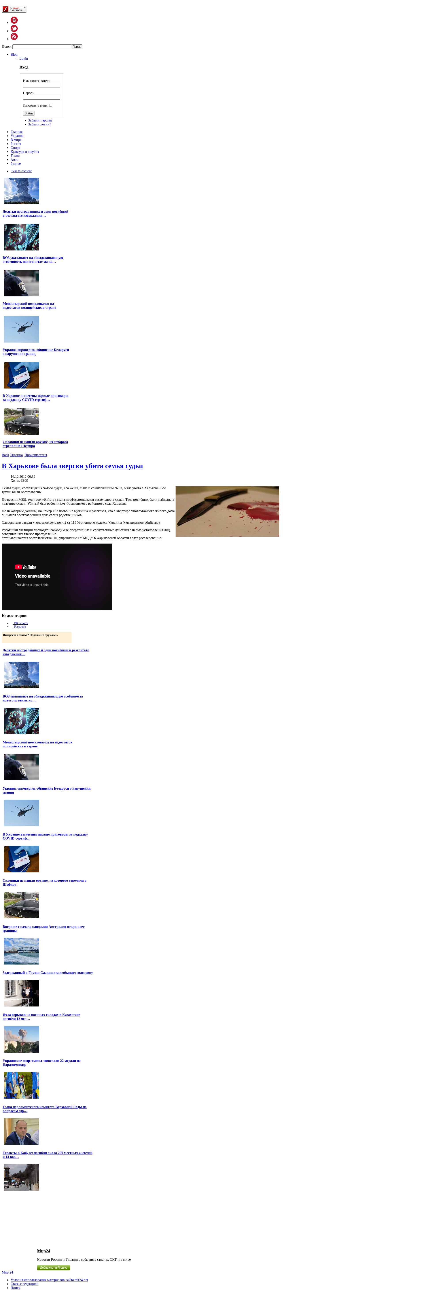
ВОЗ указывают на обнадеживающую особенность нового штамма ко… (33, 259)
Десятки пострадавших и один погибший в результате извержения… (35, 213)
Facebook (19, 626)
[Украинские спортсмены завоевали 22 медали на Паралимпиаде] (21, 1098)
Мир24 (43, 1251)
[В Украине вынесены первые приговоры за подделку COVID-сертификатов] (21, 388)
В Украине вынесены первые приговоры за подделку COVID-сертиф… (35, 398)
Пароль (28, 93)
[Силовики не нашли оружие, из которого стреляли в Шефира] (21, 434)
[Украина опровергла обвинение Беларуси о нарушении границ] (21, 342)
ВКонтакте (20, 623)
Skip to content (21, 171)
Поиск (7, 46)
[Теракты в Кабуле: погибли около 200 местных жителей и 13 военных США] (21, 1190)
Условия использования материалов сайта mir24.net (49, 1280)
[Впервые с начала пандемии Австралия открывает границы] (21, 964)
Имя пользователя (36, 81)
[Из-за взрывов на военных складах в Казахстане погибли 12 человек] (21, 1052)
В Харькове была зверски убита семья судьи (72, 466)
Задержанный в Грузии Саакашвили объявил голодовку (48, 972)
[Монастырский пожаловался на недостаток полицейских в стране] (21, 296)
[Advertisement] (37, 1219)
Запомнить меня (35, 105)
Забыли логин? (39, 124)
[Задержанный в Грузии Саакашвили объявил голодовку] (21, 1006)
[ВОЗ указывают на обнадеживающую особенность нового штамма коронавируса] (21, 250)
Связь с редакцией (24, 1284)
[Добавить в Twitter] (6, 639)
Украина (16, 455)
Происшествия (36, 455)
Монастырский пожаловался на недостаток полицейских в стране (29, 305)
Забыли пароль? (40, 120)
